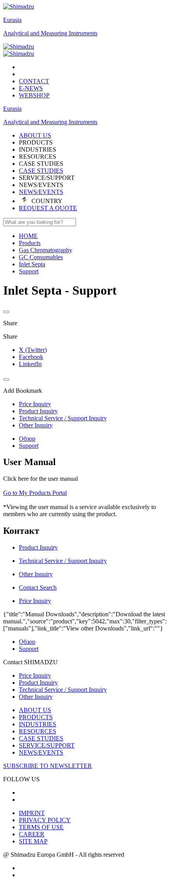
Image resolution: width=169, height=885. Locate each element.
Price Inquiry (35, 675)
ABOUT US (35, 710)
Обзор (27, 438)
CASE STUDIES (41, 170)
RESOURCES (37, 731)
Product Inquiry (38, 682)
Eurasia (12, 19)
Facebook (31, 357)
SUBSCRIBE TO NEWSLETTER (47, 765)
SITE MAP (33, 841)
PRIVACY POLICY (45, 820)
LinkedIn (30, 364)
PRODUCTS (36, 717)
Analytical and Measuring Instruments (50, 33)
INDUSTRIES (37, 724)
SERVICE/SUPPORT (47, 745)
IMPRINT (32, 813)
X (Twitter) (33, 349)
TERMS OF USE (41, 827)
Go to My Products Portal (35, 492)
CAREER (31, 834)
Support (29, 445)
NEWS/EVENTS (41, 192)
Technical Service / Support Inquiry (63, 689)
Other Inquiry (36, 696)
